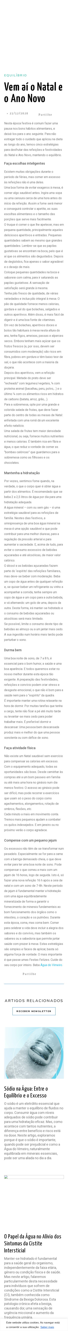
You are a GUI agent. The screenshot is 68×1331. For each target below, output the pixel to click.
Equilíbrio (15, 75)
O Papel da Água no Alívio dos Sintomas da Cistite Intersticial (32, 1244)
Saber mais (47, 1327)
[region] (34, 1325)
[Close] (64, 1326)
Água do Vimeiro (51, 965)
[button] (49, 114)
